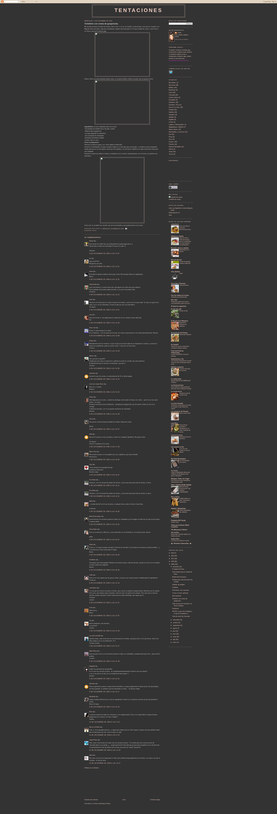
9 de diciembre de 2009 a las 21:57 (104, 602)
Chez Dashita (175, 271)
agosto (175, 628)
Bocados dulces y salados (180, 248)
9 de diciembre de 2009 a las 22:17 (104, 646)
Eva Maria (92, 480)
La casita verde (176, 379)
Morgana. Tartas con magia (180, 478)
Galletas (171, 112)
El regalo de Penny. (178, 569)
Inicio (124, 799)
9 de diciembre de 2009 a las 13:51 (104, 310)
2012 (173, 556)
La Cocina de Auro (177, 385)
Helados (171, 117)
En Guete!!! (175, 344)
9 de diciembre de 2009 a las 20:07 (104, 539)
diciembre (176, 567)
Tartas (171, 151)
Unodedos (92, 559)
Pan (170, 134)
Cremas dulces (173, 97)
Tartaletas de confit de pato (179, 297)
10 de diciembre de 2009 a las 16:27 (105, 763)
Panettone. (175, 608)
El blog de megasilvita (178, 306)
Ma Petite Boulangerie (178, 459)
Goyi (90, 464)
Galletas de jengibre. (178, 584)
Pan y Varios (175, 497)
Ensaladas (172, 100)
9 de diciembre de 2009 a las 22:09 (104, 631)
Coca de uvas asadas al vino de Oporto (184, 450)
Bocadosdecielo (176, 260)
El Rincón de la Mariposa (179, 321)
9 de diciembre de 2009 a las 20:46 (104, 570)
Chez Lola (92, 327)
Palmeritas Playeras (185, 334)
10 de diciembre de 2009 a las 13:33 (105, 750)
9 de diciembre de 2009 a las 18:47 (104, 475)
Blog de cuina (88, 29)
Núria (91, 755)
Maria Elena (93, 651)
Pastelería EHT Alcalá (178, 520)
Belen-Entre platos (95, 516)
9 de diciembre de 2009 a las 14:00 (104, 323)
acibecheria (175, 224)
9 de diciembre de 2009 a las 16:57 (104, 429)
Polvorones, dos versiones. (180, 590)
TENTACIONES (138, 10)
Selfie (181, 273)
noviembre (176, 620)
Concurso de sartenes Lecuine (180, 540)
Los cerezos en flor (177, 447)
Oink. (170, 215)
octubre (175, 622)
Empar (91, 340)
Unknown (92, 373)
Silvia (91, 419)
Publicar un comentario (91, 768)
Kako (91, 299)
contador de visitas (175, 199)
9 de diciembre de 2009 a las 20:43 (104, 555)
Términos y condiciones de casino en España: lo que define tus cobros (181, 406)
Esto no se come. (174, 107)
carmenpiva (93, 588)
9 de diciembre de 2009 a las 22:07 (104, 615)
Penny (91, 241)
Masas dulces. (173, 129)
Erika (91, 712)
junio (174, 634)
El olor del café (176, 309)
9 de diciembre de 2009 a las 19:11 (104, 485)
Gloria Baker (93, 529)
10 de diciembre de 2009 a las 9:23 (104, 735)
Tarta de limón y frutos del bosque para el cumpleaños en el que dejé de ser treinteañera (185, 241)
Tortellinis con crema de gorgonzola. (101, 24)
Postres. (171, 142)
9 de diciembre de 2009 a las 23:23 (104, 707)
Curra (91, 607)
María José (93, 451)
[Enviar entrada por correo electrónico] (126, 228)
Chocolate (172, 95)
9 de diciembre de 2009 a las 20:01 (104, 524)
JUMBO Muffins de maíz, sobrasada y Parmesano (184, 500)
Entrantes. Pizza (174, 105)
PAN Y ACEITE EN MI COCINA (181, 485)
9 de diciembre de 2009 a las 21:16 (104, 583)
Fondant (171, 109)
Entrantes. (172, 102)
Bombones (172, 90)
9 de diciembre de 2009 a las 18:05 (104, 459)
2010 (173, 561)
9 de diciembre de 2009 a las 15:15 (104, 379)
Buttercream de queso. (179, 577)
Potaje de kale (183, 311)
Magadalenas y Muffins (176, 127)
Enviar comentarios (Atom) (101, 803)
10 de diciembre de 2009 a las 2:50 (104, 722)
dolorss (91, 356)
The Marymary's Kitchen (179, 529)
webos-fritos (175, 539)
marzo (175, 642)
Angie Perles (93, 740)
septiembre (176, 625)
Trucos (171, 154)
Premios (171, 144)
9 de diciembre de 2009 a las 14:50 (104, 368)
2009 (173, 564)
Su (90, 258)
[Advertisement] (100, 783)
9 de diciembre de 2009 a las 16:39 (104, 414)
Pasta (94, 230)
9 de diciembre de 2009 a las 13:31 (104, 279)
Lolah (91, 575)
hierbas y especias (177, 367)
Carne (170, 92)
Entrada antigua (155, 799)
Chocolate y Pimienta (178, 283)
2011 (173, 558)
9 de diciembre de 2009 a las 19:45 (104, 511)
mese (91, 271)
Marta (91, 544)
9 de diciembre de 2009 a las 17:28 (104, 447)
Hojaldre (171, 119)
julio (174, 631)
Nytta (91, 501)
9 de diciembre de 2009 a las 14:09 (104, 335)
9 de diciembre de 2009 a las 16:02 (104, 392)
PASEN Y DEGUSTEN (178, 508)
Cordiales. (175, 587)
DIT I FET (174, 300)
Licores (171, 122)
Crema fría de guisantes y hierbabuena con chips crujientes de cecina (184, 428)
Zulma (91, 397)
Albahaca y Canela (177, 236)
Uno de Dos (175, 532)
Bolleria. (171, 87)
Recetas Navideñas (175, 147)
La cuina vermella (94, 635)
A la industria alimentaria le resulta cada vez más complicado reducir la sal (181, 362)
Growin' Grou (175, 522)
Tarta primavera (184, 285)
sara (90, 314)
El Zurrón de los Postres (179, 333)
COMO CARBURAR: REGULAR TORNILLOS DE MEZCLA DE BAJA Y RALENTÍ (180, 474)
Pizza (170, 139)
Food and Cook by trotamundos (177, 351)
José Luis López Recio (96, 384)
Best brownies (176, 596)
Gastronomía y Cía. (177, 359)
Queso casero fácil (184, 413)
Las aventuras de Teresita (179, 411)
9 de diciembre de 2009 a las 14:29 (104, 351)
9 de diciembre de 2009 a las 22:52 (104, 678)
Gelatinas (172, 114)
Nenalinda (92, 696)
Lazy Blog (174, 423)
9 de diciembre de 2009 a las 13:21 (104, 266)
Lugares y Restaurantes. (176, 124)
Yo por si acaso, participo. (180, 593)
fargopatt (92, 666)
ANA (90, 434)
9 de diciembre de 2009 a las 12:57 (104, 253)
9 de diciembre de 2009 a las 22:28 (104, 661)
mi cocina (174, 470)
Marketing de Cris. (174, 212)
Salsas (171, 149)
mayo (175, 636)
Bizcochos (172, 85)
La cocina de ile (176, 391)
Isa (90, 620)
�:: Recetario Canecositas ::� (181, 543)
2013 (173, 553)
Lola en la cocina (177, 435)
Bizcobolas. (172, 82)
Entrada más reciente (91, 799)
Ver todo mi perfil (181, 39)
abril (174, 639)
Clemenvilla (93, 284)
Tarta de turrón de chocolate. (181, 616)
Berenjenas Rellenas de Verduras (183, 324)
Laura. (179, 32)
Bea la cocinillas (94, 727)
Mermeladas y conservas (177, 132)
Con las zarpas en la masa (180, 295)
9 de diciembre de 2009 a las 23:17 (104, 691)
